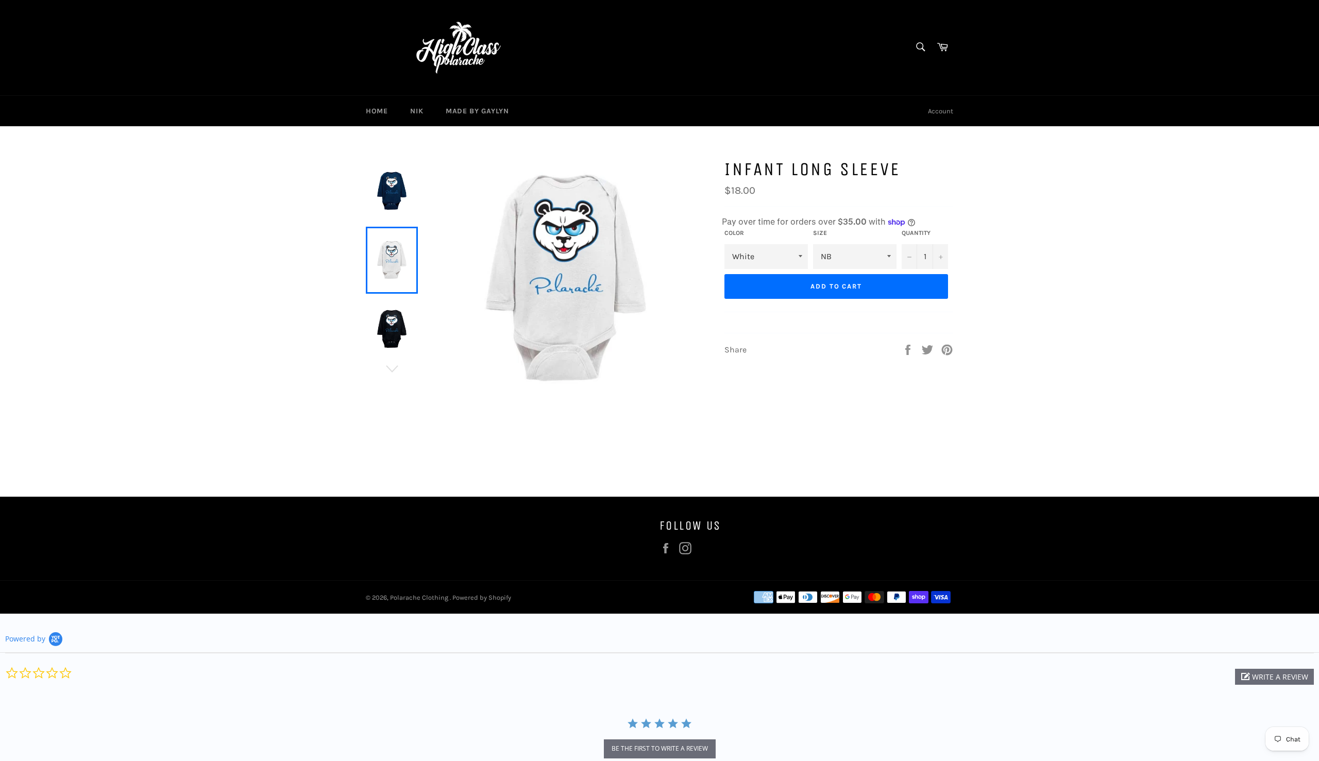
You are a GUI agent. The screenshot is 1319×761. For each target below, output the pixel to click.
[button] (1274, 677)
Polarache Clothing (420, 597)
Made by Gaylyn (477, 111)
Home (376, 111)
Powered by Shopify (481, 597)
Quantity (916, 232)
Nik (416, 111)
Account (940, 111)
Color (734, 232)
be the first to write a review (660, 748)
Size (820, 232)
